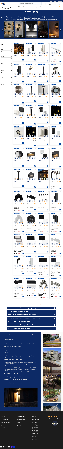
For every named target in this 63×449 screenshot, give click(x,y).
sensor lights (30, 18)
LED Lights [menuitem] (34, 428)
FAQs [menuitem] (18, 418)
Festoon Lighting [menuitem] (35, 421)
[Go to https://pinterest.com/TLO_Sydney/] (54, 416)
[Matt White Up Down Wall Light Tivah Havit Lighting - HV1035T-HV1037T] (31, 262)
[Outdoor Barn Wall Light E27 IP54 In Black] (19, 49)
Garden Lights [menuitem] (34, 424)
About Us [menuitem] (3, 416)
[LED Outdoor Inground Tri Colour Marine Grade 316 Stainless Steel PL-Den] (56, 90)
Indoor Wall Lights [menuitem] (35, 425)
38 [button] (38, 304)
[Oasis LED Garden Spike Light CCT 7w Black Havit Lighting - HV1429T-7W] (19, 262)
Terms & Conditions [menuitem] (20, 424)
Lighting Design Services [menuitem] (5, 424)
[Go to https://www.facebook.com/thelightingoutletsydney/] (49, 416)
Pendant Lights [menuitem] (34, 434)
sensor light (7, 363)
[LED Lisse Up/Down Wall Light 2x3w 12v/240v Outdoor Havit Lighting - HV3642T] (43, 219)
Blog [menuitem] (2, 425)
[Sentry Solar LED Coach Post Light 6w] (43, 70)
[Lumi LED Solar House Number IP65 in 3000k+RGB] (43, 175)
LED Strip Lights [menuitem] (35, 430)
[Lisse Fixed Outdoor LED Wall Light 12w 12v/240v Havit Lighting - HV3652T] (31, 284)
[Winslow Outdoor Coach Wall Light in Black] (19, 132)
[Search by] (40, 3)
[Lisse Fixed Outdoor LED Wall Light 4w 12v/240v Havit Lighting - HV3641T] (43, 240)
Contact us (59, 418)
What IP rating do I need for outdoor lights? (20, 311)
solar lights (58, 17)
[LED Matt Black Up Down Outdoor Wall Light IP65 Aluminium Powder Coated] (19, 70)
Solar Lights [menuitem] (34, 436)
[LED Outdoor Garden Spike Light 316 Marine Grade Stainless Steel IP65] (31, 70)
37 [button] (35, 304)
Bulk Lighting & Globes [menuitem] (5, 422)
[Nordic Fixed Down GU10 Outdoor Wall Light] (43, 111)
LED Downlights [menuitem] (35, 427)
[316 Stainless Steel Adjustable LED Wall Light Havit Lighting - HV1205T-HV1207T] (56, 284)
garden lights (33, 17)
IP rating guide (16, 344)
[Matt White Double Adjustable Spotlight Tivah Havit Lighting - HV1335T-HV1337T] (19, 219)
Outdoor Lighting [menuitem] (35, 433)
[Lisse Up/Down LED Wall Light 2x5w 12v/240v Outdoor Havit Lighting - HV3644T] (43, 262)
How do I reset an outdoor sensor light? (19, 321)
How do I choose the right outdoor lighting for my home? (24, 308)
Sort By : (53, 40)
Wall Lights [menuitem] (34, 440)
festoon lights (52, 17)
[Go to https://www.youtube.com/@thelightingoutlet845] (56, 416)
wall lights (11, 17)
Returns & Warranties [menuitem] (21, 419)
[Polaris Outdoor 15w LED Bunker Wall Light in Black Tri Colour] (19, 154)
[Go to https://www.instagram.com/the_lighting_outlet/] (51, 416)
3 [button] (28, 304)
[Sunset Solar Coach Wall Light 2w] (56, 70)
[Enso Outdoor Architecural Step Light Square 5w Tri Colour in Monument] (56, 154)
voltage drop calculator (28, 19)
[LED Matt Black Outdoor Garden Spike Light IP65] (31, 90)
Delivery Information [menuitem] (21, 416)
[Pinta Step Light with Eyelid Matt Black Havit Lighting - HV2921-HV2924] (31, 219)
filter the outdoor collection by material (30, 350)
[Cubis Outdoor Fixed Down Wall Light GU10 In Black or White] (43, 154)
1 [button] (24, 304)
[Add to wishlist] (23, 43)
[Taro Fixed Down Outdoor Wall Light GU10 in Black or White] (19, 111)
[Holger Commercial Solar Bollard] (19, 175)
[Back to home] (4, 3)
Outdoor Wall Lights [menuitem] (35, 431)
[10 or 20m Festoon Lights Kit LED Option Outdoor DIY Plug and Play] (56, 111)
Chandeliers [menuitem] (34, 418)
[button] (40, 304)
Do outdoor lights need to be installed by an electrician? (24, 318)
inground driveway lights (20, 369)
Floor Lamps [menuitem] (34, 422)
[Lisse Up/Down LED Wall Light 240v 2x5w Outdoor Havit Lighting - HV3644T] (31, 240)
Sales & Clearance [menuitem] (35, 419)
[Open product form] (23, 60)
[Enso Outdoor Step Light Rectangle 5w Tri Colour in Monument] (31, 154)
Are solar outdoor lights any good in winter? (20, 325)
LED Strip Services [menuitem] (4, 421)
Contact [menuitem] (18, 422)
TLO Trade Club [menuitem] (4, 418)
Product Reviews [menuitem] (4, 427)
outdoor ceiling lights (17, 17)
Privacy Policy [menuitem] (19, 425)
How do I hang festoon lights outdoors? (19, 328)
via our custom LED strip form (28, 377)
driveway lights (28, 17)
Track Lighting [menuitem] (34, 439)
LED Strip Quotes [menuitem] (4, 419)
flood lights (48, 17)
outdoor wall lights (24, 362)
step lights (43, 17)
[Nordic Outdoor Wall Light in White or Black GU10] (31, 49)
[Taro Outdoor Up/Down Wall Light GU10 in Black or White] (43, 132)
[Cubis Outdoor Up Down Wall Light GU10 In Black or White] (56, 132)
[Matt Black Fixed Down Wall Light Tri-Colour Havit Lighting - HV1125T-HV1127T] (56, 219)
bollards (23, 17)
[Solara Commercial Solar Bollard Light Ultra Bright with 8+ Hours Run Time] (43, 90)
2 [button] (26, 304)
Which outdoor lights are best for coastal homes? (22, 314)
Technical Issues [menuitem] (20, 421)
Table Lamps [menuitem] (34, 437)
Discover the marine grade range (17, 350)
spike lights (39, 17)
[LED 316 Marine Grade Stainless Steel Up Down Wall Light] (43, 49)
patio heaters (37, 18)
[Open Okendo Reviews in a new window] (55, 426)
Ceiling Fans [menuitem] (34, 416)
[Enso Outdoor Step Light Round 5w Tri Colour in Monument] (31, 175)
